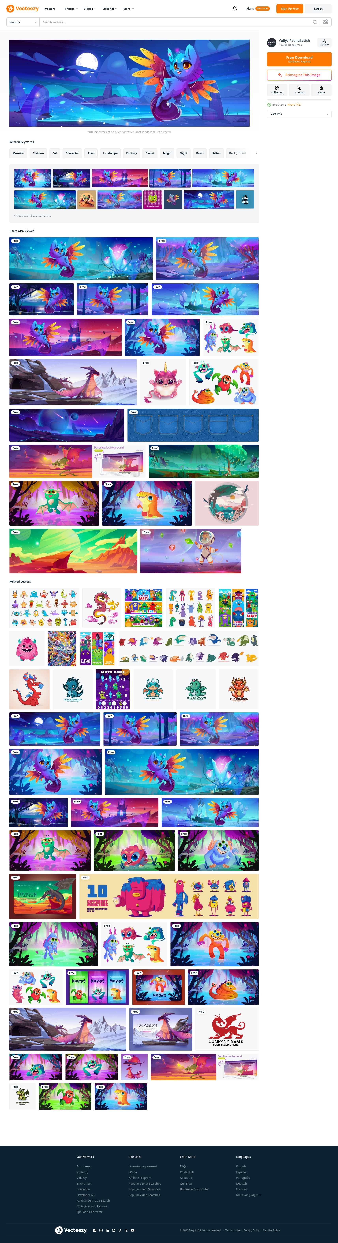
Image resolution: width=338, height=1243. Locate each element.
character (72, 153)
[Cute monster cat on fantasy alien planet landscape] (81, 258)
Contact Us (187, 1172)
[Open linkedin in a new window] (107, 1230)
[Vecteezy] (22, 9)
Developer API (86, 1195)
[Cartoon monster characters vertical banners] (97, 648)
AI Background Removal (92, 1206)
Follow (325, 44)
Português (243, 1178)
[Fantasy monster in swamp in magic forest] (35, 1067)
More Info (276, 114)
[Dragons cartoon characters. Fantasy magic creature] (134, 1067)
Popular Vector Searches (145, 1183)
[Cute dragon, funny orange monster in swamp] (223, 987)
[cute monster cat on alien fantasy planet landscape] (54, 729)
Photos (69, 9)
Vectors (50, 9)
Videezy (82, 1178)
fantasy (131, 153)
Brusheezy (84, 1166)
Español (241, 1172)
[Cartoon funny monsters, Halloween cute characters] (190, 608)
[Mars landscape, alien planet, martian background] (73, 551)
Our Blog (186, 1183)
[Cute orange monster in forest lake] (147, 503)
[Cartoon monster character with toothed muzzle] (214, 944)
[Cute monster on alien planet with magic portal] (205, 299)
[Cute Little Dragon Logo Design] (73, 689)
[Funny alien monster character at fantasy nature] (218, 850)
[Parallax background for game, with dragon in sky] (77, 461)
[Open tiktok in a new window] (120, 1230)
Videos (88, 9)
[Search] (315, 22)
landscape (110, 153)
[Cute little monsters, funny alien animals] (224, 382)
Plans (250, 8)
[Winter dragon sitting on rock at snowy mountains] (73, 382)
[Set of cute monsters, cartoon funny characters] (169, 896)
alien (91, 153)
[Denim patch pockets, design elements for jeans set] (193, 425)
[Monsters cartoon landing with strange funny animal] (158, 987)
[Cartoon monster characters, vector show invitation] (143, 608)
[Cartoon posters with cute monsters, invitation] (97, 987)
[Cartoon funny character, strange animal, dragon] (54, 503)
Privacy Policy (252, 1230)
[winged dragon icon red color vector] (227, 1029)
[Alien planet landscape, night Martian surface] (66, 425)
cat (54, 153)
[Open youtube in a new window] (132, 1230)
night (183, 153)
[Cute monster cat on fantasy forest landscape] (207, 258)
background (237, 153)
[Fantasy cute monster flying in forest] (53, 944)
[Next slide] (252, 153)
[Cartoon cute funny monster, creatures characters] (44, 608)
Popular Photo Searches (144, 1189)
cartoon (38, 153)
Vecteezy (82, 1172)
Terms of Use (232, 1230)
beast (200, 153)
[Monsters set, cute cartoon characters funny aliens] (231, 337)
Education (83, 1189)
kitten (216, 153)
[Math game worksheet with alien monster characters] (113, 689)
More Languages (247, 1194)
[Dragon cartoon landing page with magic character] (42, 896)
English (241, 1166)
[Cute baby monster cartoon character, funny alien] (134, 850)
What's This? (294, 104)
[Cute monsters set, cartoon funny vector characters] (36, 987)
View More (245, 200)
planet (150, 153)
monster (18, 153)
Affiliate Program (140, 1178)
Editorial (108, 9)
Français (241, 1189)
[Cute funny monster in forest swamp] (91, 1067)
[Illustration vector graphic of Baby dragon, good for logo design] (22, 1096)
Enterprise (84, 1183)
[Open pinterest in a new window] (113, 1230)
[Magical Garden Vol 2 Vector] (227, 503)
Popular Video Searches (144, 1195)
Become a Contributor (194, 1189)
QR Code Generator (89, 1212)
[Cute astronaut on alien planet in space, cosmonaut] (190, 551)
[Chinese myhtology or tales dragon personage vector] (101, 608)
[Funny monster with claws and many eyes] (65, 1096)
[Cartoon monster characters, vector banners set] (238, 608)
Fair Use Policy (271, 1230)
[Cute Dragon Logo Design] (153, 689)
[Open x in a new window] (126, 1230)
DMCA (133, 1172)
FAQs (183, 1166)
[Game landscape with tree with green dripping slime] (204, 461)
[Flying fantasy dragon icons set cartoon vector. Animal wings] (189, 648)
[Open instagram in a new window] (101, 1230)
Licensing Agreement (143, 1166)
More (126, 9)
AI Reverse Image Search (93, 1200)
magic (167, 153)
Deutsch (241, 1183)
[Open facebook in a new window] (94, 1230)
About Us (186, 1178)
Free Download (299, 59)
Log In (318, 8)
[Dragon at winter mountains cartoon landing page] (160, 1029)
